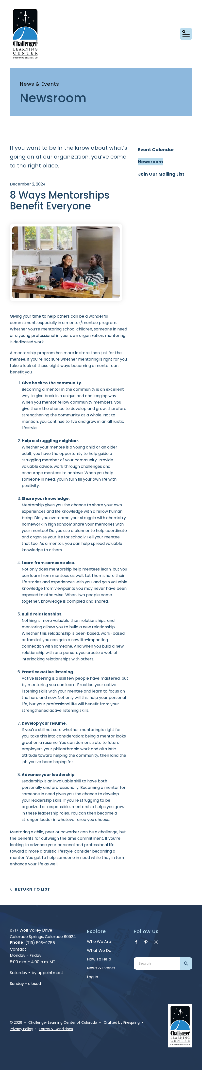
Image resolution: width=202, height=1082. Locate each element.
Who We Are (99, 941)
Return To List (32, 889)
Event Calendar (156, 149)
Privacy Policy (21, 1028)
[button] (186, 34)
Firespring (131, 1022)
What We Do (99, 950)
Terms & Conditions (56, 1028)
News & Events (101, 968)
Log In (92, 977)
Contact (18, 949)
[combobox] (157, 963)
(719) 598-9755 (40, 943)
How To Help (99, 959)
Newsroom (150, 162)
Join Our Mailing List (161, 174)
